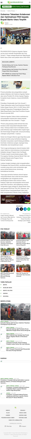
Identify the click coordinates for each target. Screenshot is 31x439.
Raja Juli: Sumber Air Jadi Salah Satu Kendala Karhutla (23, 275)
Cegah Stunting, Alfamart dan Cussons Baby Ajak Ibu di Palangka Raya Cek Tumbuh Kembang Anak (8, 217)
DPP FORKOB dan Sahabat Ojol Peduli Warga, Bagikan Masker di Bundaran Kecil (17, 336)
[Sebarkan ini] (17, 209)
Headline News (7, 287)
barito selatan (7, 290)
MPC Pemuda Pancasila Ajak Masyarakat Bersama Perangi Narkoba (18, 349)
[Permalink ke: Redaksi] (3, 23)
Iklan (8, 412)
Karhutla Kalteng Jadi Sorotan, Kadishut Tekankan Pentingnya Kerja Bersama (15, 323)
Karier (8, 415)
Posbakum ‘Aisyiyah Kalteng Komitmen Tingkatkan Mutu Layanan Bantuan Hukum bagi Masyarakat (17, 389)
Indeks (8, 410)
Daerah (5, 293)
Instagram (23, 426)
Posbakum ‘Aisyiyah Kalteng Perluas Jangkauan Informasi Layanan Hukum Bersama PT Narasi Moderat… (17, 396)
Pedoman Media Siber (7, 417)
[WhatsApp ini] (28, 209)
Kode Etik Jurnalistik (15, 420)
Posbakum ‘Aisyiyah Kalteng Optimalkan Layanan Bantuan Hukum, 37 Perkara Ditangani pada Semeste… (15, 381)
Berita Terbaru (5, 321)
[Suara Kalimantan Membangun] (15, 2)
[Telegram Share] (25, 209)
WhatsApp (9, 426)
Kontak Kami (23, 415)
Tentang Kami (23, 417)
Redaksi (22, 410)
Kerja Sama (22, 412)
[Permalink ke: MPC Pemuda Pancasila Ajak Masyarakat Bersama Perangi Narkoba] (8, 268)
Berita (5, 284)
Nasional (6, 296)
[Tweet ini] (21, 209)
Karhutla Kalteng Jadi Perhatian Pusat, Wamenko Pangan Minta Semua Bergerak (18, 329)
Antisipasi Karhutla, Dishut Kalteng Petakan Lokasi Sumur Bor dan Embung (18, 343)
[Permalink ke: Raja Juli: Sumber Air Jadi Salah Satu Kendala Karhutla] (23, 268)
